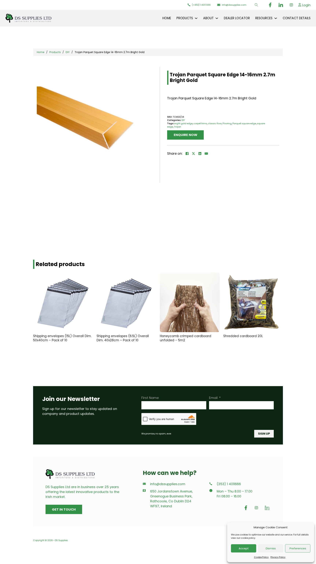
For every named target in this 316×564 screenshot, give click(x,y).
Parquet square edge (244, 123)
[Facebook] (187, 153)
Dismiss (271, 548)
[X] (193, 153)
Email (213, 397)
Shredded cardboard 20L (243, 336)
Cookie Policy (261, 557)
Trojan (177, 126)
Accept (244, 548)
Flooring (227, 123)
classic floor (215, 123)
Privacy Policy (277, 557)
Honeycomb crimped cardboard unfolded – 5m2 (185, 338)
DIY (68, 52)
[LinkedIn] (200, 153)
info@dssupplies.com (167, 484)
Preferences (297, 548)
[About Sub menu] (216, 18)
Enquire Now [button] (185, 134)
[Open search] (256, 4)
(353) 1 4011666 (229, 484)
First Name (150, 397)
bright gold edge (183, 123)
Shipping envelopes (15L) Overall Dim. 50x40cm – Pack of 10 (62, 338)
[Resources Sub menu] (275, 18)
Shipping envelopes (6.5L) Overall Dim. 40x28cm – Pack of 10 (123, 338)
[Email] (206, 153)
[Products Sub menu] (196, 18)
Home (166, 18)
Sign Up (264, 434)
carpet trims (200, 123)
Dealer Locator (237, 18)
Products (55, 52)
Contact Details (297, 18)
